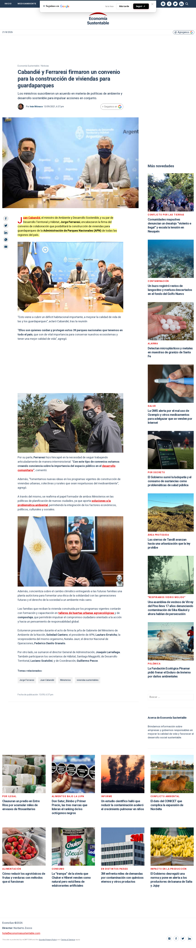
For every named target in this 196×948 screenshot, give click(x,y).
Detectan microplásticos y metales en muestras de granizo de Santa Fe (170, 352)
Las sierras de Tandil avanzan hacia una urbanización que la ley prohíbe (169, 543)
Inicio (8, 3)
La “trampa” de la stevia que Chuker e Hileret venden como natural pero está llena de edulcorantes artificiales (71, 879)
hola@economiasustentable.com (21, 933)
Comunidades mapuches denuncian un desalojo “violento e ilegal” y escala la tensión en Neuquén (169, 225)
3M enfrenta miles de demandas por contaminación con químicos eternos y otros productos (122, 877)
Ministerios (65, 680)
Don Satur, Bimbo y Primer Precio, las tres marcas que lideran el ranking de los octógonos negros (69, 807)
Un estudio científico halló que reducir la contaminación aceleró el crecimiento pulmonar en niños (122, 805)
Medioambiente (27, 3)
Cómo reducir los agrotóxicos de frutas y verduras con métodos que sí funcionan (23, 877)
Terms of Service (68, 939)
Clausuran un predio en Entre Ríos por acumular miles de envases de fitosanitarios (21, 805)
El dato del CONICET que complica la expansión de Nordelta (167, 805)
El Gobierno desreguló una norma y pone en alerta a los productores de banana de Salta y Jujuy (171, 879)
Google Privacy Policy (48, 939)
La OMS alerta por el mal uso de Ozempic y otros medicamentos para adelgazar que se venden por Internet (170, 417)
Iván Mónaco (36, 106)
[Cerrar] (152, 4)
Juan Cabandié (31, 218)
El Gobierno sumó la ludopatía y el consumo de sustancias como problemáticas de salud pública (169, 481)
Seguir (140, 6)
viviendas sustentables (87, 680)
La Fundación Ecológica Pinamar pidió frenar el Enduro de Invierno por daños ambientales (169, 672)
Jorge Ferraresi (26, 680)
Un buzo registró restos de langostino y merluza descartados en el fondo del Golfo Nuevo (170, 290)
